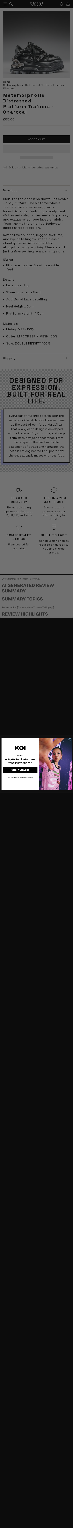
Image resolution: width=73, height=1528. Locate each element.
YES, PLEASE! (20, 769)
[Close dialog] (70, 739)
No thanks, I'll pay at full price (20, 777)
